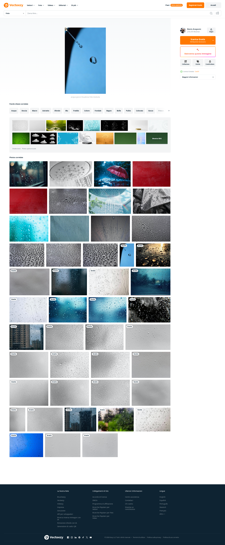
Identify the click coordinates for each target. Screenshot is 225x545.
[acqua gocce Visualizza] (127, 255)
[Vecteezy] (13, 5)
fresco (161, 111)
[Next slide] (167, 111)
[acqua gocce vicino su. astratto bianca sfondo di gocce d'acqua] (69, 229)
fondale (98, 111)
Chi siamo (129, 504)
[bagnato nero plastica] (151, 201)
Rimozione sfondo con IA (67, 523)
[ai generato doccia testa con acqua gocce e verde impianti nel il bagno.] (110, 201)
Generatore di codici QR (66, 526)
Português (164, 504)
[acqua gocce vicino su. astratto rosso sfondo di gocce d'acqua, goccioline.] (151, 174)
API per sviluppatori (65, 514)
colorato (139, 111)
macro (34, 111)
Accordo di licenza (99, 497)
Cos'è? (197, 72)
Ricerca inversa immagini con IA (69, 518)
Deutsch (163, 507)
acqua (13, 111)
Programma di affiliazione (102, 504)
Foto (40, 5)
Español (163, 500)
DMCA (94, 500)
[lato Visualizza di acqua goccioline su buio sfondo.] (68, 201)
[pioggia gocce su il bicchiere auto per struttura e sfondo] (109, 282)
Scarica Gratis (198, 40)
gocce (150, 111)
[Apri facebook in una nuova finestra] (68, 537)
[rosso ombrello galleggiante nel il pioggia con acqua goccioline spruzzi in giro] (112, 174)
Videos (50, 5)
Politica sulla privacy (154, 537)
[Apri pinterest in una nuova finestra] (79, 537)
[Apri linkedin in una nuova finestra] (76, 537)
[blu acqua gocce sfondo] (28, 229)
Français (163, 511)
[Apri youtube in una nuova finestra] (91, 537)
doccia (24, 111)
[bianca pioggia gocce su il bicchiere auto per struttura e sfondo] (28, 309)
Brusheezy (61, 497)
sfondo (57, 111)
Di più (73, 5)
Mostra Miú (157, 138)
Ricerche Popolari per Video (100, 517)
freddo (76, 111)
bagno (109, 111)
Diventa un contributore (130, 508)
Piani (167, 5)
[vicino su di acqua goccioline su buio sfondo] (26, 255)
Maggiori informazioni (190, 77)
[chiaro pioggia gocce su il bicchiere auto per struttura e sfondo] (153, 419)
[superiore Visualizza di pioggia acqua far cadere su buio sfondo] (151, 229)
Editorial (62, 5)
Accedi (213, 5)
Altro (161, 514)
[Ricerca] (211, 13)
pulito (128, 111)
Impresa (60, 507)
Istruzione (61, 511)
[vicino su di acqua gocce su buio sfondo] (100, 255)
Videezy (60, 504)
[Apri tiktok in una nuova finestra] (83, 537)
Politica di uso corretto (171, 537)
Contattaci (129, 500)
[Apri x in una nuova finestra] (87, 537)
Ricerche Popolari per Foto (102, 513)
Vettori (30, 5)
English (162, 497)
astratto (45, 111)
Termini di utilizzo (139, 537)
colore (87, 111)
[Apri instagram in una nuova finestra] (72, 537)
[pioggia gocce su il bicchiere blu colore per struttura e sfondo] (26, 445)
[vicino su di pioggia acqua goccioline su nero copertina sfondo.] (63, 255)
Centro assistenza (132, 497)
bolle (119, 111)
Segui (211, 32)
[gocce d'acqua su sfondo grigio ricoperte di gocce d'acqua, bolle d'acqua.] (29, 282)
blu (66, 111)
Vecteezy (60, 500)
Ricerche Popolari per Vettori (100, 508)
